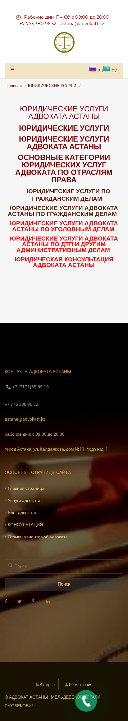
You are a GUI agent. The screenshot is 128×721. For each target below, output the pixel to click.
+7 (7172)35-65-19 (30, 387)
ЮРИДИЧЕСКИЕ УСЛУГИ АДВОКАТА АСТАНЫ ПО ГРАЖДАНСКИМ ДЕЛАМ (63, 211)
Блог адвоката (22, 512)
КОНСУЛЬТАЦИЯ (25, 524)
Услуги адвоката (24, 500)
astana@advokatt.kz (25, 419)
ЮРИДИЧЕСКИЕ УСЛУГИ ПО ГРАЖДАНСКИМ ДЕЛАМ (68, 194)
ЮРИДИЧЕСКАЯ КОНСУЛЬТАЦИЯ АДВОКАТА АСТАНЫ (64, 262)
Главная (14, 85)
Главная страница (26, 488)
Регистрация (80, 684)
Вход (44, 684)
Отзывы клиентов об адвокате (38, 537)
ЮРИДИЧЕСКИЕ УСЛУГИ (52, 85)
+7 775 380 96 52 (21, 404)
